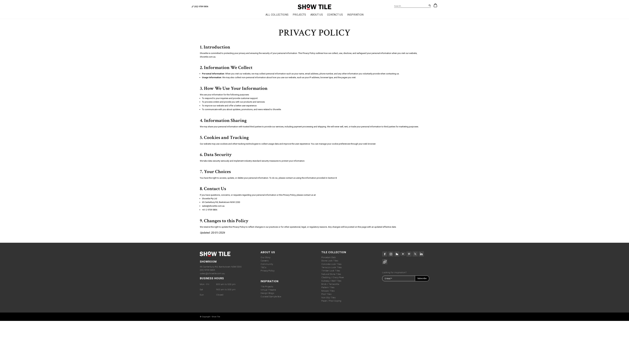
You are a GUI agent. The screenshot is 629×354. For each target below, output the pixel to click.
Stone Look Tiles (329, 260)
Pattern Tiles (328, 287)
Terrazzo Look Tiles (331, 267)
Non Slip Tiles (328, 297)
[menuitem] (277, 15)
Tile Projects (267, 286)
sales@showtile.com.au (212, 273)
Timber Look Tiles (330, 270)
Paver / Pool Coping (331, 300)
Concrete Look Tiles (331, 264)
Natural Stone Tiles (331, 274)
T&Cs (263, 267)
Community (267, 264)
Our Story (265, 257)
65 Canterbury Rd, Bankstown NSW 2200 (221, 266)
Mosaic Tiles (328, 290)
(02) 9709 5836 (207, 270)
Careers (265, 260)
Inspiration (269, 281)
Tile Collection (333, 252)
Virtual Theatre (268, 289)
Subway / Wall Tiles (331, 280)
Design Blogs (267, 293)
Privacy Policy (267, 270)
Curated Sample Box (271, 296)
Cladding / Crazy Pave (332, 277)
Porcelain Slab (328, 257)
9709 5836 (212, 209)
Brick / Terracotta (330, 284)
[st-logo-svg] (315, 7)
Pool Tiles (326, 294)
